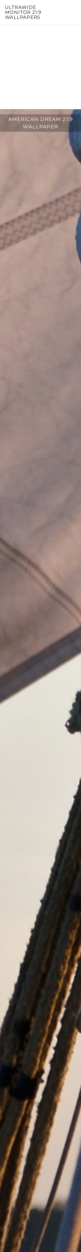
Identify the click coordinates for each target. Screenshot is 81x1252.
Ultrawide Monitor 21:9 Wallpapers (23, 12)
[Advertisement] (40, 67)
